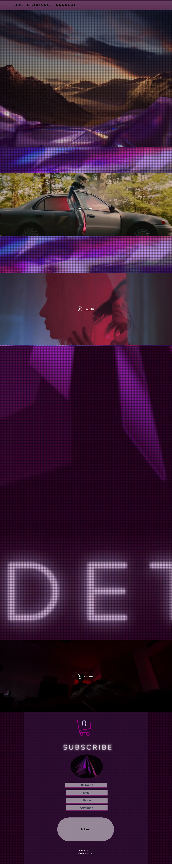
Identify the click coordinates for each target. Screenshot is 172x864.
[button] (84, 728)
